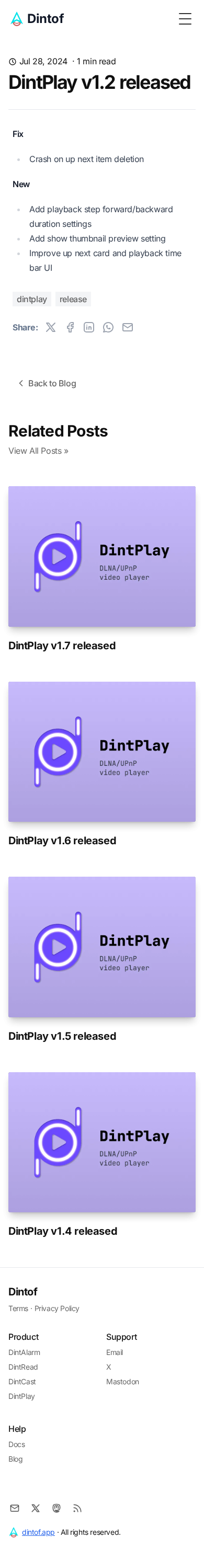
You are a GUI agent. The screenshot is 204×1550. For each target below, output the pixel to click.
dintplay (32, 299)
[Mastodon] (56, 1508)
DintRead (23, 1366)
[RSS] (77, 1508)
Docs (16, 1444)
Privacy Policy (57, 1308)
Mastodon (122, 1381)
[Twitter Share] (50, 327)
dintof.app (38, 1532)
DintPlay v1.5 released (62, 1036)
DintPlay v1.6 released (62, 840)
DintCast (22, 1381)
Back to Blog (52, 383)
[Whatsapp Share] (108, 327)
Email (114, 1352)
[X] (35, 1508)
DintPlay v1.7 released (62, 645)
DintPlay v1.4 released (62, 1231)
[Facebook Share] (70, 327)
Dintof (23, 1291)
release (73, 299)
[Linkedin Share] (89, 327)
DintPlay (21, 1396)
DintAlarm (24, 1352)
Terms (18, 1308)
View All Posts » (38, 450)
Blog (15, 1458)
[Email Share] (127, 327)
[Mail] (14, 1508)
